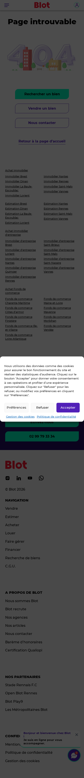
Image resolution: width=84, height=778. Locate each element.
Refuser (42, 407)
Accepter (68, 407)
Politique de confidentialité (56, 416)
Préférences (16, 407)
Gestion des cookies (20, 416)
